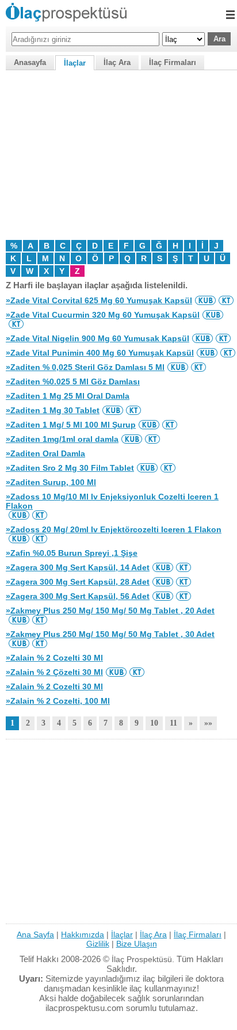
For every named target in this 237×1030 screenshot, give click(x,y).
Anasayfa (30, 62)
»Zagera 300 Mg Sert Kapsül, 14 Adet (78, 567)
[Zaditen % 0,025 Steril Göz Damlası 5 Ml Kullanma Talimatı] (198, 367)
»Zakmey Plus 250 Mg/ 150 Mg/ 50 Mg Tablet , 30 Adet (110, 634)
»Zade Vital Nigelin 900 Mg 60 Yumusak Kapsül (97, 338)
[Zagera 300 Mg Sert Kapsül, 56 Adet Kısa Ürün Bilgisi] (162, 596)
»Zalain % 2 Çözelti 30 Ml (54, 672)
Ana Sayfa (35, 934)
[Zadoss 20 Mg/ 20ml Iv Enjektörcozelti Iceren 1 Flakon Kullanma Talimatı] (39, 538)
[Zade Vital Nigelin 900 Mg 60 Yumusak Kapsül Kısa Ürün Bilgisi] (202, 338)
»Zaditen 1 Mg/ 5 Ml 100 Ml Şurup (71, 424)
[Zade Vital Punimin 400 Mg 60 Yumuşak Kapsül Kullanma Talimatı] (227, 352)
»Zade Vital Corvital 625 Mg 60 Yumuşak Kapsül (99, 300)
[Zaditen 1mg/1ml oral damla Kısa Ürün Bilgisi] (131, 439)
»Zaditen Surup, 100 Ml (51, 482)
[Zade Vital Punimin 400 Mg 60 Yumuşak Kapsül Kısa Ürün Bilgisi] (207, 352)
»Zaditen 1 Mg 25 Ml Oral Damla (67, 395)
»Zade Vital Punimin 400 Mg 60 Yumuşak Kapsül (100, 352)
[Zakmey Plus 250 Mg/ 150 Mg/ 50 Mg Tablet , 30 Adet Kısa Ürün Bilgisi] (19, 643)
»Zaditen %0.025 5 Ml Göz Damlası (73, 381)
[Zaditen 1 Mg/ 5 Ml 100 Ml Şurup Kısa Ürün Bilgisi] (149, 424)
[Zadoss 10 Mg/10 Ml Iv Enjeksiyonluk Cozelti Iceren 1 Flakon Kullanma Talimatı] (39, 515)
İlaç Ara (117, 62)
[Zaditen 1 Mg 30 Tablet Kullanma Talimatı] (133, 410)
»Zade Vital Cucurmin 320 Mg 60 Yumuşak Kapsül (103, 314)
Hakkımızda (82, 934)
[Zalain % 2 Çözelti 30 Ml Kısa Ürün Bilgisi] (116, 672)
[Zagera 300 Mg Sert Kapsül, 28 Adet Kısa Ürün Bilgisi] (162, 581)
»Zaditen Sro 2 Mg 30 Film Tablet (70, 467)
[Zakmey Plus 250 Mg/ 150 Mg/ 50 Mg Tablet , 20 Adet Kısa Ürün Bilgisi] (19, 619)
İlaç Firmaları (172, 62)
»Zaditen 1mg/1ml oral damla (62, 439)
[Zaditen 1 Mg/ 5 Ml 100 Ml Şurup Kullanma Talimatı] (169, 424)
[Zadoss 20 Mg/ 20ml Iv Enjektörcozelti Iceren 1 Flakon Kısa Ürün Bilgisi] (19, 538)
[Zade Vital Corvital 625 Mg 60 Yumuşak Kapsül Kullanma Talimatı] (226, 300)
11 (173, 723)
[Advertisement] (118, 153)
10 (154, 723)
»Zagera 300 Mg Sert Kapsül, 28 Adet (78, 581)
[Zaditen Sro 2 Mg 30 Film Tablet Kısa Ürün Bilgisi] (147, 467)
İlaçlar (75, 63)
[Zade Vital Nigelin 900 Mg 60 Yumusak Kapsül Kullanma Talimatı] (223, 338)
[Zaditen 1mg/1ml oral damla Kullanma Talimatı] (152, 439)
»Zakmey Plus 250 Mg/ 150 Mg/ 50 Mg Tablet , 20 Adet (110, 610)
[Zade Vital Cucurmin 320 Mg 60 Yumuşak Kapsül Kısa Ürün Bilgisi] (212, 314)
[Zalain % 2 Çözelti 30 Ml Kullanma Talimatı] (136, 672)
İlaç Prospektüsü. (143, 959)
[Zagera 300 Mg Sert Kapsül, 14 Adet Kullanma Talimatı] (183, 567)
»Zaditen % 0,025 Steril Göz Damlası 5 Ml (85, 367)
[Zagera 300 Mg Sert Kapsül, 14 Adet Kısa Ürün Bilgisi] (162, 567)
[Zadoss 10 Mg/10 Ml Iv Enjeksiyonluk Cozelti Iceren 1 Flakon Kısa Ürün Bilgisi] (19, 515)
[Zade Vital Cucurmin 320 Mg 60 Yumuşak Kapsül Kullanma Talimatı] (16, 324)
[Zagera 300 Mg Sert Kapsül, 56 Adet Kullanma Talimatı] (183, 596)
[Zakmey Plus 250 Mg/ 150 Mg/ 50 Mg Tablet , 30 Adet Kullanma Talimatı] (39, 643)
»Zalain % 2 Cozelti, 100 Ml (58, 700)
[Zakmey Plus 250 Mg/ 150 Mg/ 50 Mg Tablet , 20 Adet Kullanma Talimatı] (39, 619)
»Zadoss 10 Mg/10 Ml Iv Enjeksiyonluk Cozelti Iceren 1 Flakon (112, 501)
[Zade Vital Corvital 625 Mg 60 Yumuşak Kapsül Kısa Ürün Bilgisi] (205, 300)
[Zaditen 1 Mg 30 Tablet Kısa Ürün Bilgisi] (112, 410)
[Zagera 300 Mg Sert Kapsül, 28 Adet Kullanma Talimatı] (183, 581)
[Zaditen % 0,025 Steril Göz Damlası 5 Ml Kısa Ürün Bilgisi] (177, 367)
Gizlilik (97, 943)
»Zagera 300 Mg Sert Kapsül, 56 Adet (78, 596)
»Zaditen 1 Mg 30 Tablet (53, 410)
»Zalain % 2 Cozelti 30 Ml (54, 657)
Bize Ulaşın (136, 943)
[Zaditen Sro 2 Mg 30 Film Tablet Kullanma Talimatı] (167, 467)
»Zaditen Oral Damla (45, 453)
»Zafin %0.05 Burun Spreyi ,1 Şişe (71, 553)
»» (208, 723)
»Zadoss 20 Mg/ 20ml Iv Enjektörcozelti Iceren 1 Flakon (113, 529)
